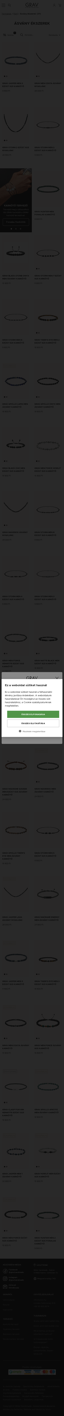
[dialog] (32, 708)
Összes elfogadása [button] (33, 714)
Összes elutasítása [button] (33, 723)
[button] (32, 731)
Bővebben (25, 705)
